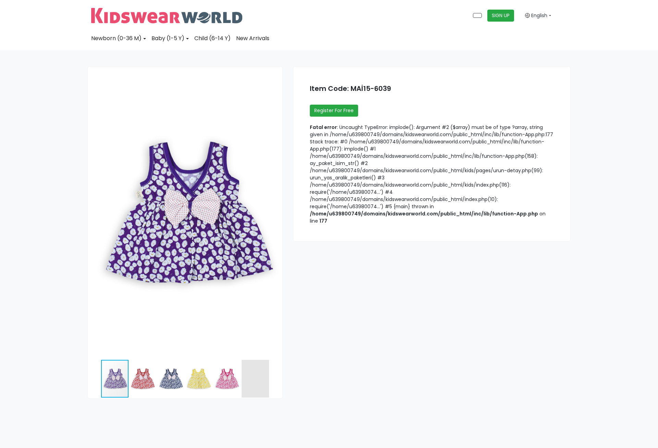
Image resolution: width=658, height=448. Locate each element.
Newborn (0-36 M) (116, 38)
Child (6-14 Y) (212, 38)
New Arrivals (252, 38)
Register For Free (334, 110)
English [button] (538, 15)
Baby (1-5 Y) (167, 38)
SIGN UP (501, 15)
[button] (276, 73)
